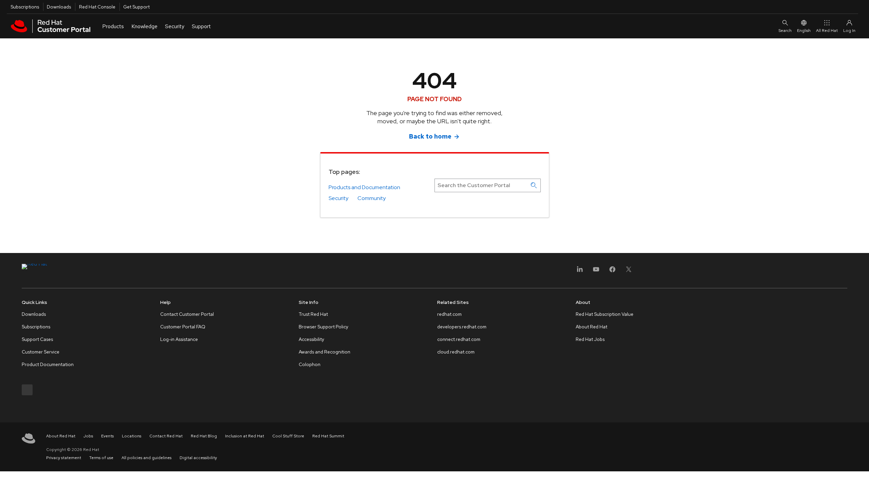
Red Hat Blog (204, 436)
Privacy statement (63, 457)
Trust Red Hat (313, 314)
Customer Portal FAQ (182, 327)
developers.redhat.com (461, 327)
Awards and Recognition (324, 352)
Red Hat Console (97, 7)
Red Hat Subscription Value (604, 314)
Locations (131, 436)
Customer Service (40, 352)
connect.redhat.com (458, 339)
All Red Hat (827, 30)
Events (107, 436)
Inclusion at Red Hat (244, 436)
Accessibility (311, 339)
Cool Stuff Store (288, 436)
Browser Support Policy (323, 327)
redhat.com (449, 314)
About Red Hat (591, 327)
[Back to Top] (861, 476)
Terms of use (101, 457)
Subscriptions (25, 7)
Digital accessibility (198, 457)
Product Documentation (48, 364)
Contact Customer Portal (187, 314)
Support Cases (37, 339)
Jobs (88, 436)
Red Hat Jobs (590, 339)
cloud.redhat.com (456, 352)
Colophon (309, 364)
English (804, 30)
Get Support (136, 7)
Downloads (59, 7)
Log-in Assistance (179, 339)
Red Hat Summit (328, 436)
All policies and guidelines (146, 457)
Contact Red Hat (166, 436)
